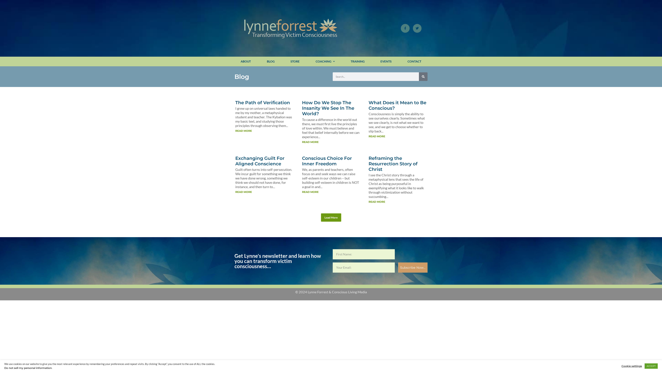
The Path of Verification (262, 102)
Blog (271, 61)
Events (386, 61)
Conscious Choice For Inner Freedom (327, 161)
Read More (243, 130)
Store (295, 61)
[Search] (423, 76)
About (246, 61)
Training (358, 61)
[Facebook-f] (405, 28)
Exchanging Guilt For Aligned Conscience (259, 161)
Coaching (323, 61)
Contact (414, 61)
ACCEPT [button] (651, 366)
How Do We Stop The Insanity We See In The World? (328, 108)
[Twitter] (417, 28)
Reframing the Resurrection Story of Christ (393, 164)
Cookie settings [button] (631, 366)
